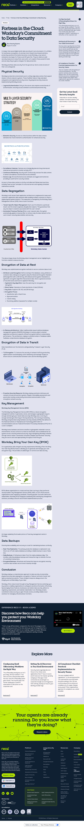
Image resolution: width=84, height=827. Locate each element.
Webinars (63, 763)
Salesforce (46, 756)
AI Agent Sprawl (78, 778)
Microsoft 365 (46, 759)
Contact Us (76, 767)
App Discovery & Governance (29, 754)
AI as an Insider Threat (77, 775)
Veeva (45, 774)
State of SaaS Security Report (65, 792)
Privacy (10, 818)
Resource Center (63, 801)
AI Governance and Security (29, 780)
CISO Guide (64, 770)
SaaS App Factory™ (30, 784)
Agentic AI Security (29, 774)
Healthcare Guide (63, 776)
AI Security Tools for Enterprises (78, 786)
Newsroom (76, 757)
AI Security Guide (65, 786)
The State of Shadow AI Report (64, 797)
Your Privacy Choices (47, 825)
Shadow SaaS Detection (33, 792)
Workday (45, 767)
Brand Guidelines (78, 759)
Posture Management (30, 751)
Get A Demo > (68, 630)
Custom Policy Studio (32, 799)
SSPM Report (64, 768)
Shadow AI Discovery (47, 799)
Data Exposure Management (28, 766)
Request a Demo (70, 4)
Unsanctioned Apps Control (32, 795)
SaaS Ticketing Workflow (48, 792)
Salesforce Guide (63, 780)
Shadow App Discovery (31, 769)
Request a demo (42, 732)
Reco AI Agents (29, 777)
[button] (13, 5)
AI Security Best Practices (78, 782)
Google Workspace (48, 761)
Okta (44, 772)
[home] (6, 4)
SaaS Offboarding (46, 795)
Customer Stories (63, 759)
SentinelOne (46, 777)
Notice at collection (32, 825)
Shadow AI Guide (65, 789)
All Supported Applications (46, 753)
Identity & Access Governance (29, 758)
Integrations (35, 5)
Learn (62, 753)
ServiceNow (46, 764)
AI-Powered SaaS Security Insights (48, 802)
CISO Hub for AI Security (78, 789)
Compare (63, 765)
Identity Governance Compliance (32, 802)
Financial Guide (64, 773)
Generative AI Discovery (31, 772)
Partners (76, 762)
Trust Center (77, 764)
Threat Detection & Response (30, 762)
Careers (76, 754)
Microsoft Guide (65, 784)
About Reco (77, 751)
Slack (44, 769)
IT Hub (62, 756)
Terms (3, 818)
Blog (62, 751)
